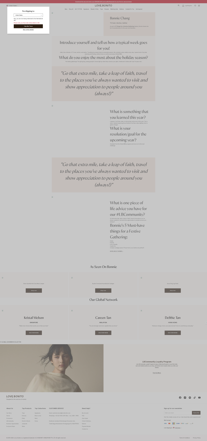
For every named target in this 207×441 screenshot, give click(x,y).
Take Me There (28, 26)
